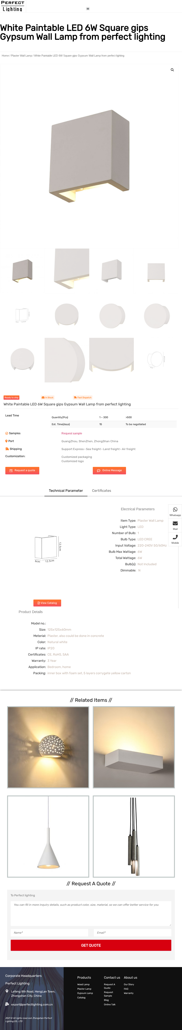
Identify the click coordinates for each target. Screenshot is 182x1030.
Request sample (71, 433)
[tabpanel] (91, 593)
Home (5, 55)
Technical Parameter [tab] (66, 490)
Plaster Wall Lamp (21, 55)
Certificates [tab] (101, 490)
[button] (88, 9)
